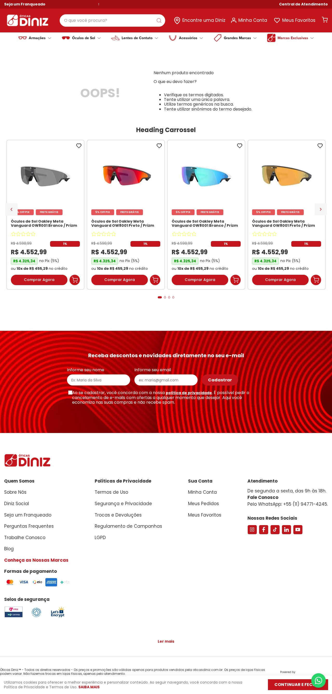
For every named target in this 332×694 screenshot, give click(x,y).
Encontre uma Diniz (203, 20)
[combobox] (112, 20)
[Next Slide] (321, 209)
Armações (37, 38)
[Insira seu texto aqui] (57, 617)
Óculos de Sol (83, 38)
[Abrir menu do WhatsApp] (318, 680)
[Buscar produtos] (160, 20)
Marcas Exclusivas (293, 38)
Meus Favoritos (298, 20)
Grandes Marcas (237, 38)
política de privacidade (189, 392)
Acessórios (188, 38)
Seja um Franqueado (24, 4)
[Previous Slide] (11, 209)
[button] (303, 4)
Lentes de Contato (137, 38)
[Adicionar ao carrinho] (75, 280)
